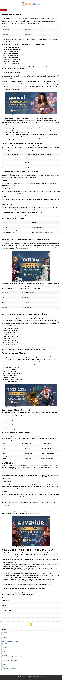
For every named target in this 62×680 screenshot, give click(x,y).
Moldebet (5, 330)
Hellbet (4, 63)
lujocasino (42, 676)
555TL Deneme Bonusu (27, 29)
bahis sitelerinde (29, 467)
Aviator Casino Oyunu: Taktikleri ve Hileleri (17, 10)
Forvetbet (5, 59)
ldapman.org (37, 676)
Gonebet (4, 300)
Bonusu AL (43, 26)
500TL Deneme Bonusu (27, 26)
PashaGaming (5, 34)
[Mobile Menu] (1, 4)
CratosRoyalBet (5, 29)
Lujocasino (10, 10)
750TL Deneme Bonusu (27, 34)
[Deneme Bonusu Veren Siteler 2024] (31, 3)
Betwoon (4, 31)
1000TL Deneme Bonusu (27, 31)
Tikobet (4, 381)
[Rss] (31, 624)
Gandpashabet (5, 26)
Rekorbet (5, 344)
